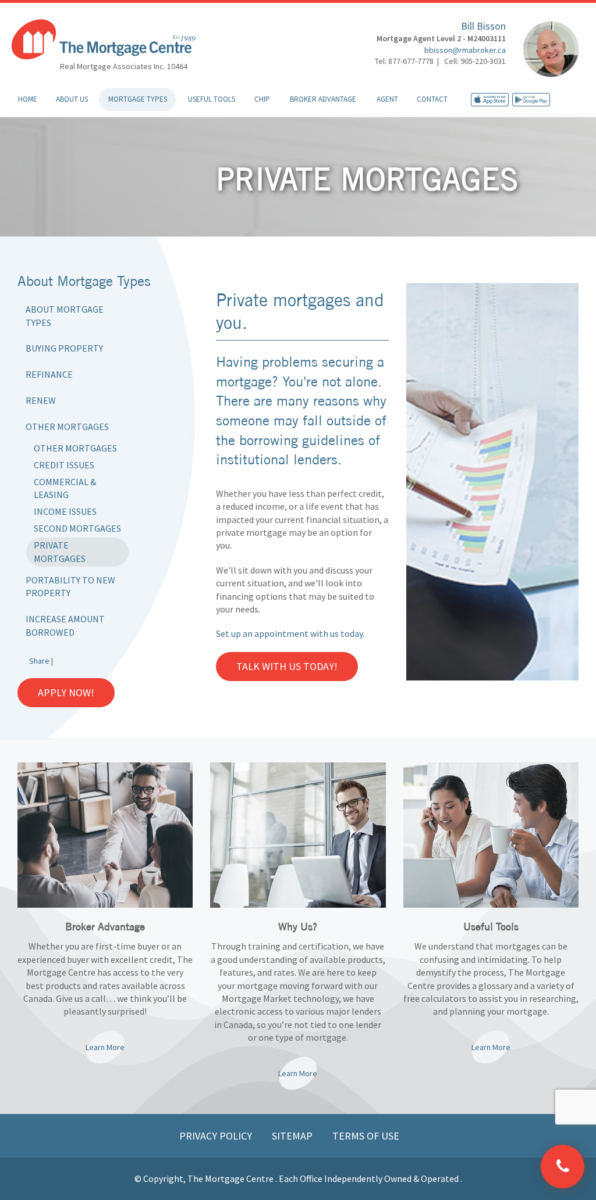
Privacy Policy (216, 1135)
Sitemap (293, 1135)
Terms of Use (365, 1135)
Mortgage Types (137, 99)
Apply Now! (66, 692)
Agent (387, 99)
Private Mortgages (60, 551)
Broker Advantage (323, 99)
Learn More (105, 1047)
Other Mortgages (67, 426)
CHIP (262, 99)
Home (27, 99)
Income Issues (65, 511)
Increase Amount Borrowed (65, 625)
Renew (41, 400)
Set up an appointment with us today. (290, 633)
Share (39, 660)
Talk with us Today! (287, 666)
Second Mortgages (77, 528)
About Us (72, 99)
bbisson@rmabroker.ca (465, 50)
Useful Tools (211, 99)
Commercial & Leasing (65, 488)
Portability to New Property (70, 586)
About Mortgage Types (65, 315)
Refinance (49, 374)
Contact (432, 99)
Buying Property (64, 348)
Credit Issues (64, 465)
